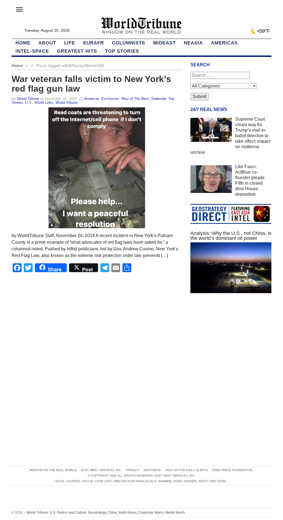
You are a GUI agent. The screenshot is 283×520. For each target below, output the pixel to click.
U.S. (28, 102)
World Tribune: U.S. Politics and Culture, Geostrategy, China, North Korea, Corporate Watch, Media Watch (104, 512)
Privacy (132, 470)
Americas (224, 43)
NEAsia (193, 43)
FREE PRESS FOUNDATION (232, 470)
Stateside (158, 99)
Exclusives (110, 99)
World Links (44, 102)
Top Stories (122, 51)
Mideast (164, 43)
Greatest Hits (77, 51)
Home (17, 65)
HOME (22, 43)
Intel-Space (32, 51)
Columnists (128, 43)
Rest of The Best (135, 99)
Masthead (152, 470)
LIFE (69, 43)
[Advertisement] (230, 345)
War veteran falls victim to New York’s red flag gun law (91, 84)
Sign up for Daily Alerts (186, 470)
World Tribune (66, 102)
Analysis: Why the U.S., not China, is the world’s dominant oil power (230, 235)
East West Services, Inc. (101, 470)
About (47, 43)
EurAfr (93, 43)
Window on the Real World (53, 470)
